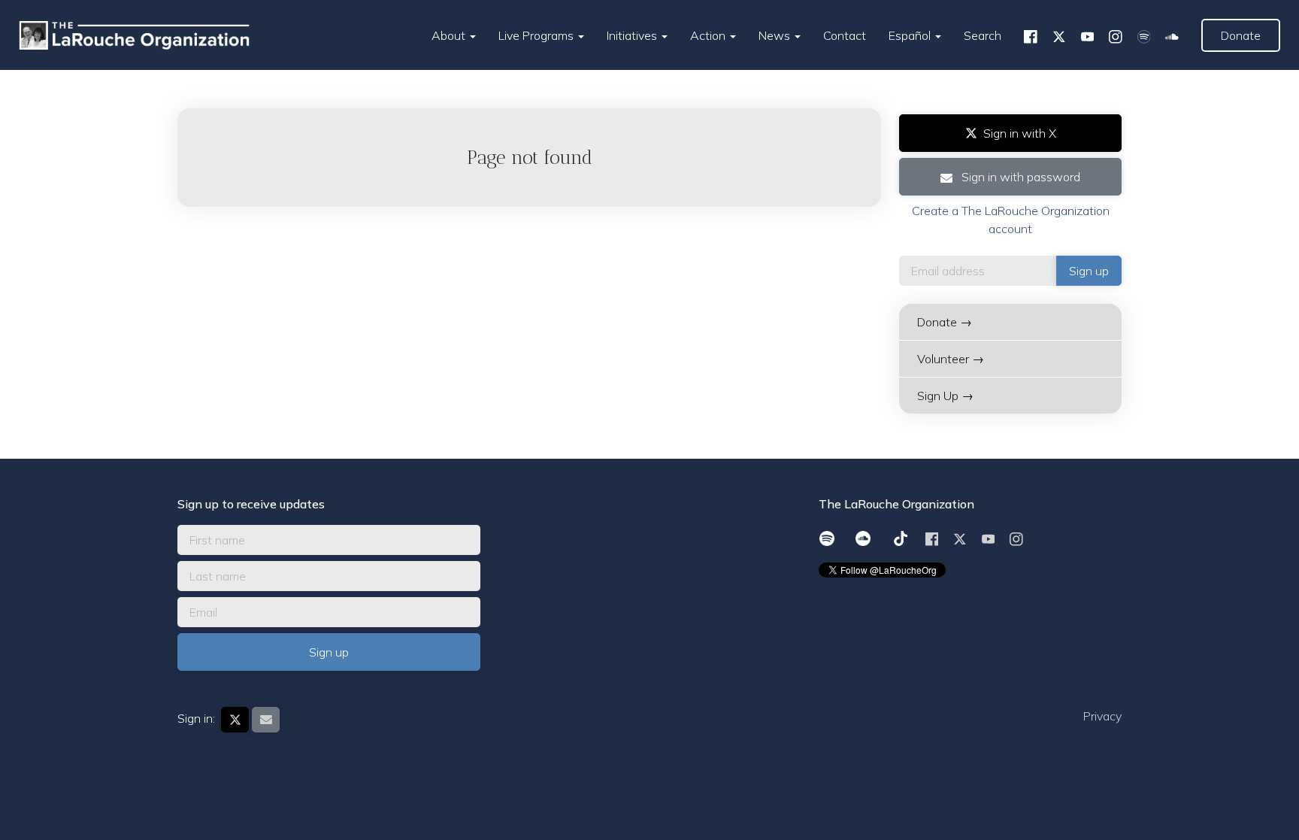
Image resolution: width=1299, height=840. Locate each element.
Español (911, 35)
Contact (844, 35)
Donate (1241, 35)
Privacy (1102, 715)
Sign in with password (1019, 176)
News (776, 35)
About (449, 35)
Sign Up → (945, 395)
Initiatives (633, 35)
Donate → (944, 321)
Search (982, 35)
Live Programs (537, 35)
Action (709, 35)
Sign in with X (1019, 133)
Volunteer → (950, 358)
